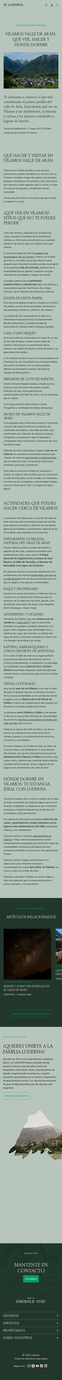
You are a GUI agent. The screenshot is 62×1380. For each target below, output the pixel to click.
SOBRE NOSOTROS (17, 1337)
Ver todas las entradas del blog (31, 1013)
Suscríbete (31, 1278)
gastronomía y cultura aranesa (40, 458)
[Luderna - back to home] (13, 4)
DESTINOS (11, 1315)
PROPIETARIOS (14, 1330)
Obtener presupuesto (17, 1095)
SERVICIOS (11, 1323)
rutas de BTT (24, 623)
